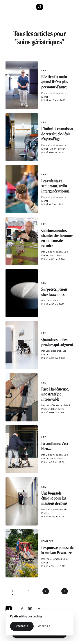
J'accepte (22, 625)
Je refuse (44, 625)
